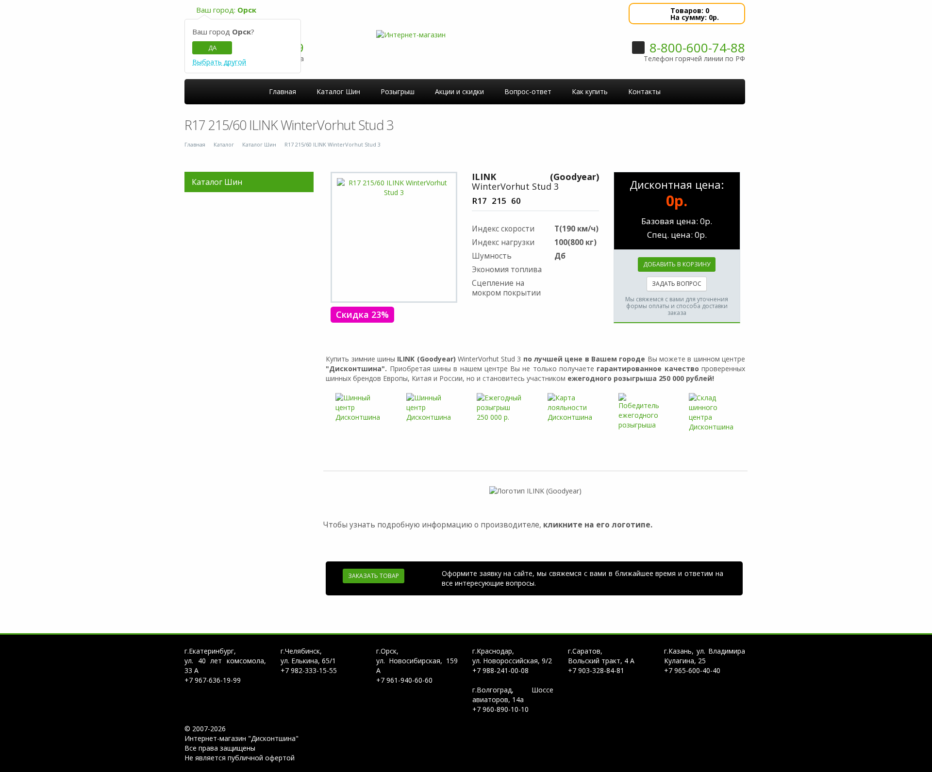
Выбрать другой (219, 62)
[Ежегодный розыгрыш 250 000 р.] (500, 407)
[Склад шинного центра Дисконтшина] (712, 412)
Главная (194, 144)
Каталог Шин (259, 144)
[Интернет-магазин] (411, 34)
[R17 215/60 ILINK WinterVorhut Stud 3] (394, 187)
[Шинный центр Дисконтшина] (359, 407)
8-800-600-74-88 (697, 47)
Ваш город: (226, 9)
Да (212, 47)
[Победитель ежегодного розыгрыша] (642, 411)
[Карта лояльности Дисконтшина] (571, 407)
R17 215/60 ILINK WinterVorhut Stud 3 (332, 144)
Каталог (224, 144)
